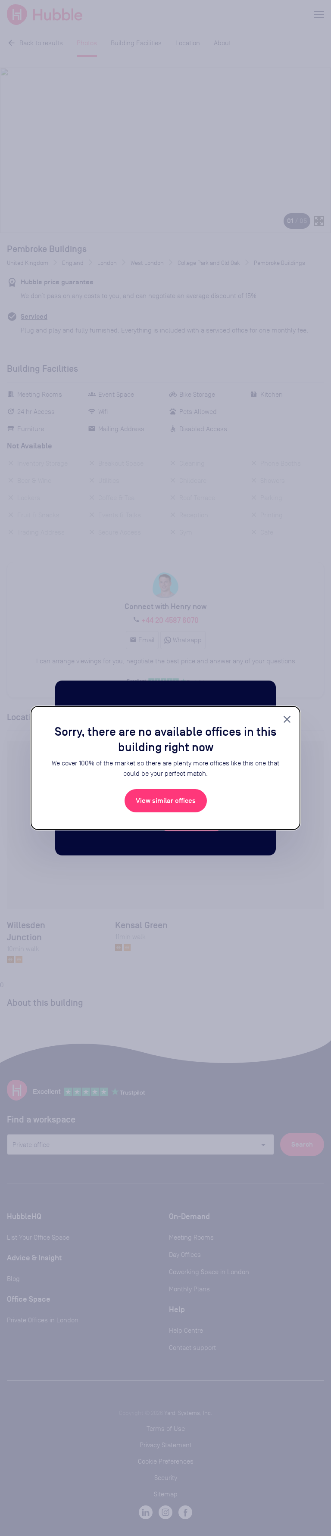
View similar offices (166, 800)
